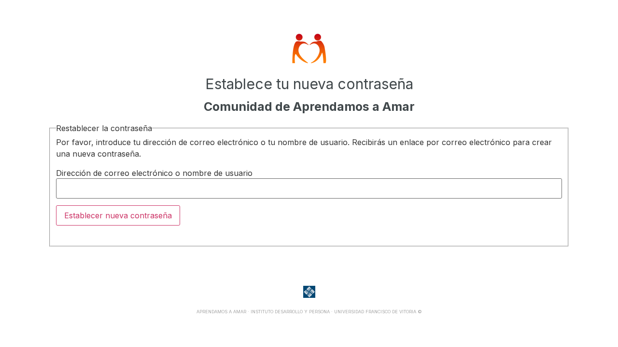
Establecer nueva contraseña (118, 215)
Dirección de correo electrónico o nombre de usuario (154, 173)
